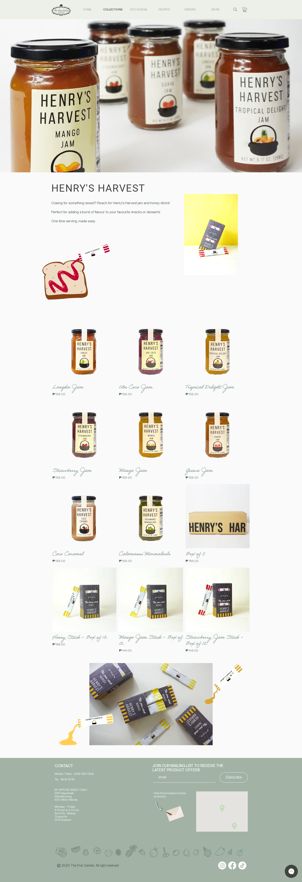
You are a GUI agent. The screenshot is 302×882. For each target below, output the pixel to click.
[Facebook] (232, 865)
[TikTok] (242, 865)
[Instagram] (222, 865)
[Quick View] (84, 349)
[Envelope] (174, 812)
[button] (245, 9)
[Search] (235, 9)
